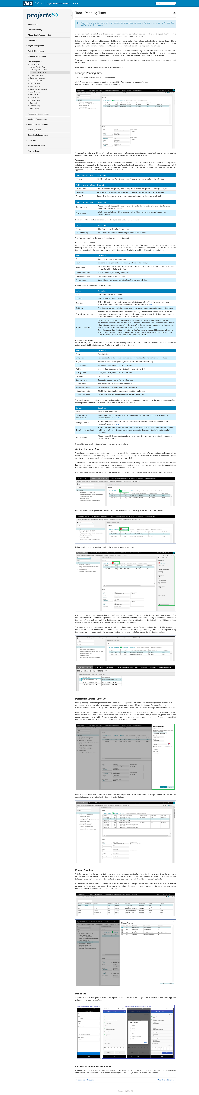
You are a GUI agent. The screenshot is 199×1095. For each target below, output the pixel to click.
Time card (33, 103)
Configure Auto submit (39, 70)
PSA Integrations (34, 130)
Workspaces (32, 40)
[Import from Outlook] (125, 757)
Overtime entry (35, 97)
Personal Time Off (36, 81)
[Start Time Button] (125, 491)
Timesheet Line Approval (38, 89)
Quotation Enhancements (38, 135)
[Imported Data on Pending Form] (125, 832)
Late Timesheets (35, 92)
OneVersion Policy (35, 29)
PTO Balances (35, 83)
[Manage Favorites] (125, 953)
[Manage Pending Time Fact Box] (125, 581)
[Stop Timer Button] (125, 529)
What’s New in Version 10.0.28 (39, 35)
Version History (34, 151)
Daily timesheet (35, 64)
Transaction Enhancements (38, 114)
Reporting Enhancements (38, 124)
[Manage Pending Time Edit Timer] (125, 648)
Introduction (33, 24)
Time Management (35, 61)
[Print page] (174, 13)
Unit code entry (35, 106)
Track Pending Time (39, 72)
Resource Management (37, 56)
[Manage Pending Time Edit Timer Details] (125, 678)
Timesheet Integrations (37, 78)
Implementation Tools (36, 145)
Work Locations (35, 86)
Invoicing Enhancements (37, 119)
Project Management (36, 45)
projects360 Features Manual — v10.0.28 (62, 3)
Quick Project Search (37, 75)
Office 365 (32, 140)
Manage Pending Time (37, 67)
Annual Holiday (35, 100)
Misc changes (34, 108)
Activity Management (36, 51)
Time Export (34, 95)
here (150, 304)
